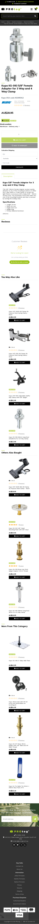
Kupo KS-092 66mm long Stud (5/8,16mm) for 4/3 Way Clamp (19, 437)
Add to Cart (20, 140)
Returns (19, 888)
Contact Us (19, 866)
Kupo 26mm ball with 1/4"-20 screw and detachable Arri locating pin (18, 703)
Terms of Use (19, 894)
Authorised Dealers (19, 900)
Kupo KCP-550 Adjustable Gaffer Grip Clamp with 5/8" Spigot (19, 396)
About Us (19, 869)
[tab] (7, 176)
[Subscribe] (35, 819)
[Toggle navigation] (31, 9)
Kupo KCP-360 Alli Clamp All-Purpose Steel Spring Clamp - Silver (18, 355)
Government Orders (19, 904)
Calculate (19, 167)
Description (7, 176)
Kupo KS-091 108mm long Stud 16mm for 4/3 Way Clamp (19, 611)
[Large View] (9, 73)
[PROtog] (11, 9)
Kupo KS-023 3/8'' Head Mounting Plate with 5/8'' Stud (18, 529)
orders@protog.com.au (20, 841)
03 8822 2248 (20, 835)
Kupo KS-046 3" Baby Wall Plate (19, 660)
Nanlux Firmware (19, 882)
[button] (19, 145)
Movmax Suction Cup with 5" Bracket (16, 916)
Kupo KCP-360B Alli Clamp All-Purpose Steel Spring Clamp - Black (19, 313)
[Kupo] (6, 102)
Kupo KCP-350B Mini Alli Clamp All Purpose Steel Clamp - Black (19, 487)
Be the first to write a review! (19, 262)
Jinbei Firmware (20, 875)
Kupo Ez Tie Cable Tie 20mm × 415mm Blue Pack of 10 (19, 787)
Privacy (19, 885)
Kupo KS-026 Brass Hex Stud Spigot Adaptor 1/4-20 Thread (18, 570)
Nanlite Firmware (19, 879)
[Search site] (35, 16)
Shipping (19, 891)
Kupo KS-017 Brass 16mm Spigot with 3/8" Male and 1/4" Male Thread (18, 745)
